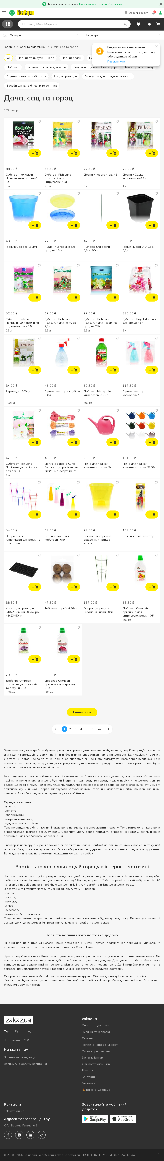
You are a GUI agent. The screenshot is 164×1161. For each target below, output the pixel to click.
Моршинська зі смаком (93, 3)
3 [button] (75, 729)
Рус (17, 1031)
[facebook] (8, 1135)
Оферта (87, 1038)
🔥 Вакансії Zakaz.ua (96, 1089)
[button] (136, 13)
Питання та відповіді (96, 1032)
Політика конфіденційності (100, 1044)
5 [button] (87, 729)
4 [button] (81, 729)
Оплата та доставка (96, 1025)
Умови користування (96, 1051)
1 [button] (64, 729)
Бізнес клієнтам (92, 1057)
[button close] (161, 4)
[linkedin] (30, 1135)
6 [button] (92, 729)
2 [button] (70, 729)
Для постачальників (96, 1064)
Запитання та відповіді (20, 1057)
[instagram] (19, 1135)
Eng (29, 1031)
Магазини (88, 1083)
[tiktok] (42, 1135)
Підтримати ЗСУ (15, 1040)
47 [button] (99, 729)
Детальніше (115, 3)
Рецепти (87, 1070)
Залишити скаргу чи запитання (25, 1064)
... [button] (96, 729)
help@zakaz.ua (14, 1111)
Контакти (88, 1077)
